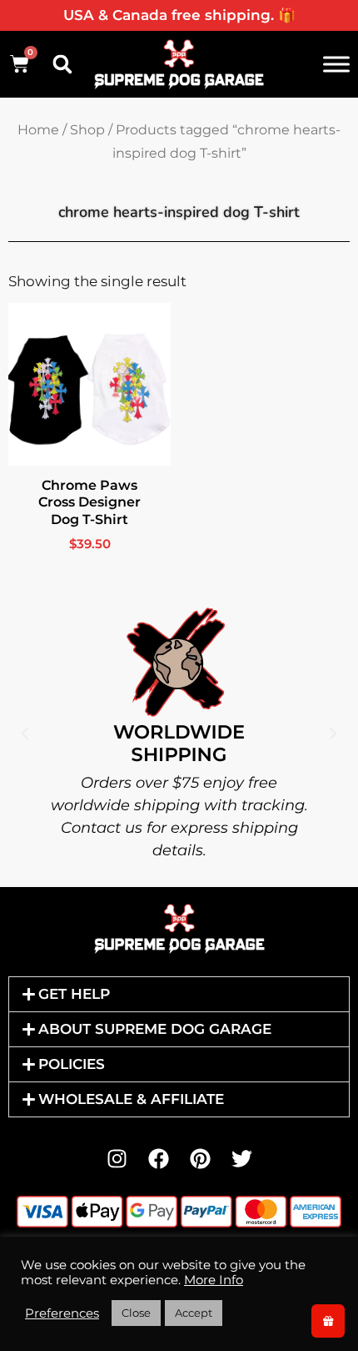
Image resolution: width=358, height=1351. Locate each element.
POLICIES (71, 1064)
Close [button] (136, 1312)
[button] (62, 64)
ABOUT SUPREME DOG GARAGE (154, 1029)
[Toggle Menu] (336, 64)
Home (38, 130)
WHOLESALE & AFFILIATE (131, 1099)
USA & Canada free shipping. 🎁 (179, 15)
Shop (87, 130)
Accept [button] (193, 1312)
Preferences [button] (62, 1313)
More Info (213, 1280)
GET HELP (74, 994)
